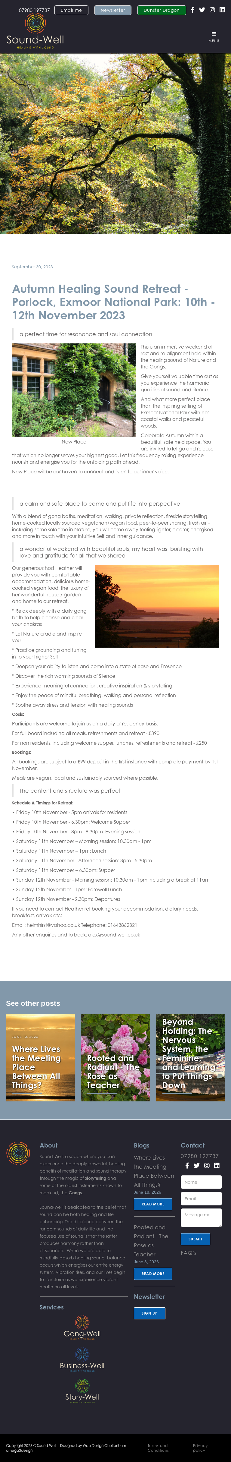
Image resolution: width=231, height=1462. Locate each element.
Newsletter (113, 10)
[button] (214, 37)
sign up (150, 1313)
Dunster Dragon (162, 10)
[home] (35, 28)
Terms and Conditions (158, 1448)
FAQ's (189, 1252)
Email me (71, 10)
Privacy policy (200, 1448)
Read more (153, 1204)
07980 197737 (200, 1156)
